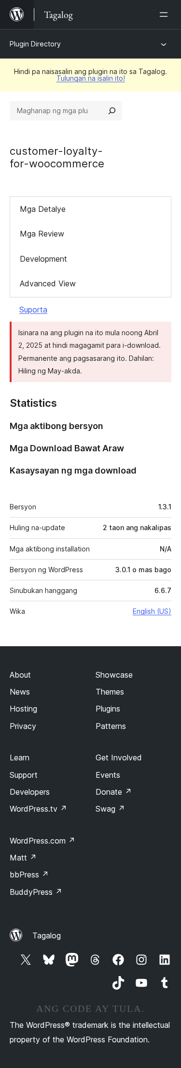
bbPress (29, 874)
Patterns (111, 726)
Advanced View (48, 283)
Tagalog (46, 935)
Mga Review (42, 233)
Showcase (114, 675)
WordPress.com (42, 841)
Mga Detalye (43, 209)
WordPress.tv (38, 809)
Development (43, 259)
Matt (23, 857)
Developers (30, 792)
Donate (114, 792)
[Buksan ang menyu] (165, 14)
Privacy (23, 726)
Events (108, 775)
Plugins (108, 708)
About (20, 675)
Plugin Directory (35, 44)
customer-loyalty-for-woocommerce (57, 157)
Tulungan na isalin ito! (90, 78)
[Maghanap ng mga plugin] (112, 110)
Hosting (23, 708)
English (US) (152, 611)
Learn (19, 757)
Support (24, 775)
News (20, 692)
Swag (110, 809)
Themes (110, 692)
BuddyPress (36, 892)
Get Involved (119, 757)
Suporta (33, 309)
